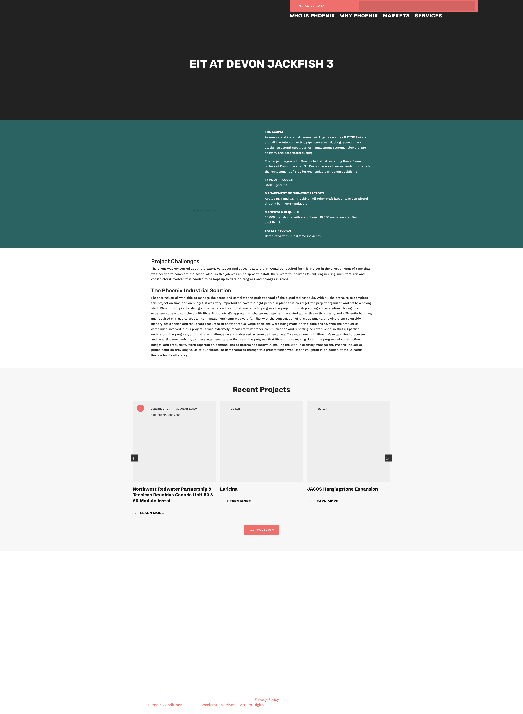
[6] (204, 218)
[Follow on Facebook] (332, 5)
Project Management (165, 415)
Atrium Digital (252, 705)
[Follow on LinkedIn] (346, 5)
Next (390, 457)
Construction (160, 408)
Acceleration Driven (217, 705)
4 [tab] (272, 516)
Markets (396, 15)
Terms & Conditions (165, 705)
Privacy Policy (267, 699)
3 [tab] (266, 516)
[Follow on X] (339, 5)
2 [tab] (260, 516)
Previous (136, 457)
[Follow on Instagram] (352, 5)
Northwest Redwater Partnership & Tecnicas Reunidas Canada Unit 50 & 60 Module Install (173, 494)
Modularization (186, 408)
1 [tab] (254, 516)
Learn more (235, 501)
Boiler (235, 408)
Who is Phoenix (312, 15)
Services (429, 15)
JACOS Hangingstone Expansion (342, 489)
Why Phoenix (359, 15)
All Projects (260, 529)
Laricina (229, 489)
